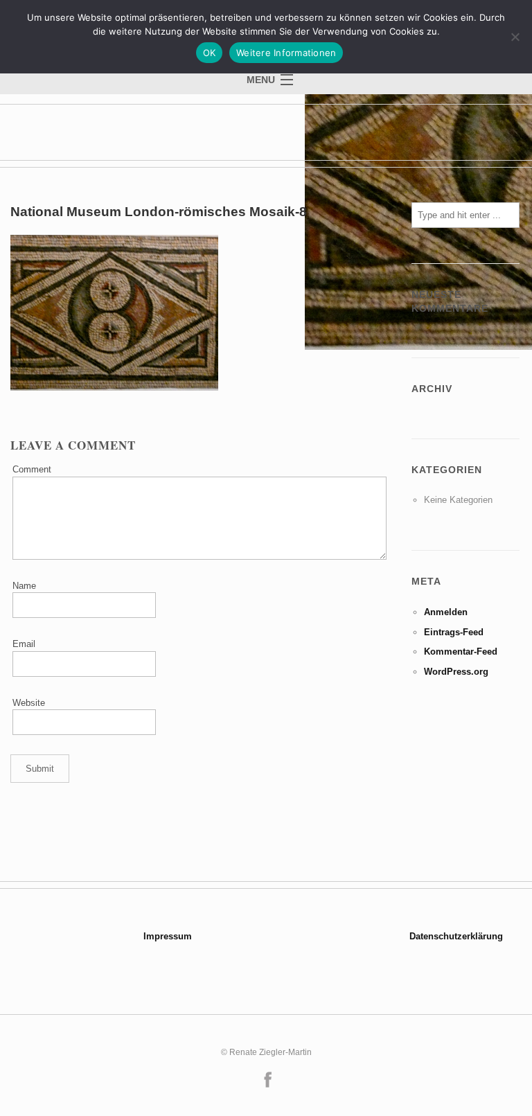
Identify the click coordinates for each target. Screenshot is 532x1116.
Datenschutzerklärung (456, 936)
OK (209, 52)
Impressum (167, 936)
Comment (31, 469)
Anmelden (446, 612)
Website (28, 703)
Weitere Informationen (286, 52)
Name (24, 586)
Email (23, 644)
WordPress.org (456, 671)
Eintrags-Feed (454, 632)
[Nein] (515, 37)
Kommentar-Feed (460, 651)
